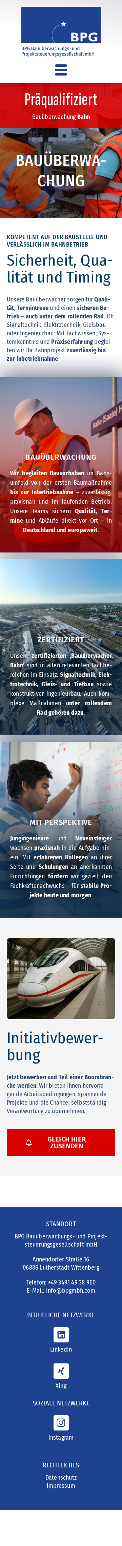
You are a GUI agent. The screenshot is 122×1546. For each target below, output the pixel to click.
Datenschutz (61, 1477)
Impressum (61, 1485)
